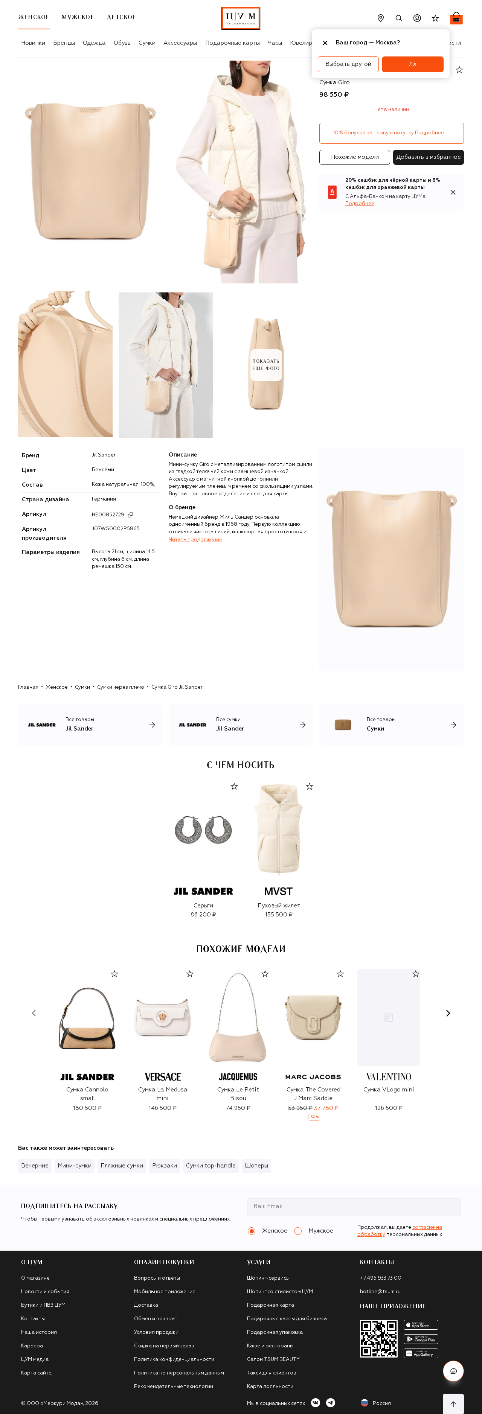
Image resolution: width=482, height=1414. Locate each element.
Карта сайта (36, 1373)
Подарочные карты (232, 43)
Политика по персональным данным (179, 1373)
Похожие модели (355, 157)
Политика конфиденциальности (174, 1359)
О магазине (35, 1278)
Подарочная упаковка (275, 1332)
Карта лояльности (270, 1386)
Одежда (94, 43)
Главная (28, 687)
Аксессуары (180, 43)
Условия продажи (156, 1332)
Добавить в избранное (428, 157)
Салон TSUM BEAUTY (273, 1359)
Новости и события (45, 1291)
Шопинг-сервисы (268, 1278)
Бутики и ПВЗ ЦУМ (43, 1305)
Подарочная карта (270, 1305)
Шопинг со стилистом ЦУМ (280, 1291)
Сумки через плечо (120, 687)
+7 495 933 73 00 (380, 1278)
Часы (275, 43)
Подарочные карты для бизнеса (287, 1319)
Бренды (64, 43)
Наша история (39, 1332)
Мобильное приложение (164, 1291)
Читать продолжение (195, 539)
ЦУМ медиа (35, 1359)
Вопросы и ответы (157, 1278)
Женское (57, 687)
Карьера (32, 1346)
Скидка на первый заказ (164, 1346)
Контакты (33, 1319)
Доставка (146, 1305)
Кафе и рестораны (270, 1346)
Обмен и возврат (155, 1319)
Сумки (147, 43)
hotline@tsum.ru (380, 1291)
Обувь (122, 43)
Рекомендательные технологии (173, 1386)
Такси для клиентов (271, 1373)
